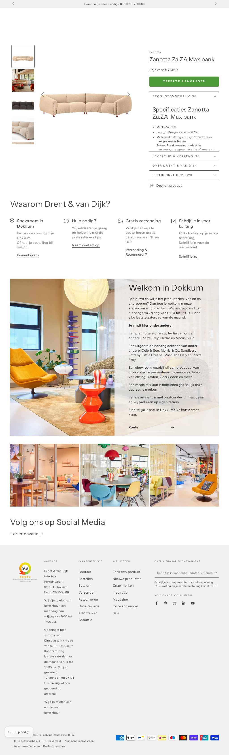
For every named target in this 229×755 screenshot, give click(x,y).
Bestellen (85, 579)
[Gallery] (72, 94)
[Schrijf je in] (216, 572)
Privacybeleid (52, 741)
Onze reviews (89, 606)
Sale (116, 613)
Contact (84, 572)
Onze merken (123, 586)
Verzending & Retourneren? (136, 252)
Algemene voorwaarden (79, 741)
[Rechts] (215, 4)
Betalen (84, 586)
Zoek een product (126, 572)
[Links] (13, 4)
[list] (114, 240)
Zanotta (155, 52)
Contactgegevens (54, 746)
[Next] (128, 94)
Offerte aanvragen (184, 81)
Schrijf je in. (188, 257)
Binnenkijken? (28, 255)
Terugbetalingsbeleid (27, 741)
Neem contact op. (86, 245)
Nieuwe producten (127, 579)
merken (151, 389)
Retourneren (88, 599)
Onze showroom (125, 606)
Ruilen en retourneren (27, 746)
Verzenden (87, 592)
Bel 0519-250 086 (56, 592)
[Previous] (42, 94)
